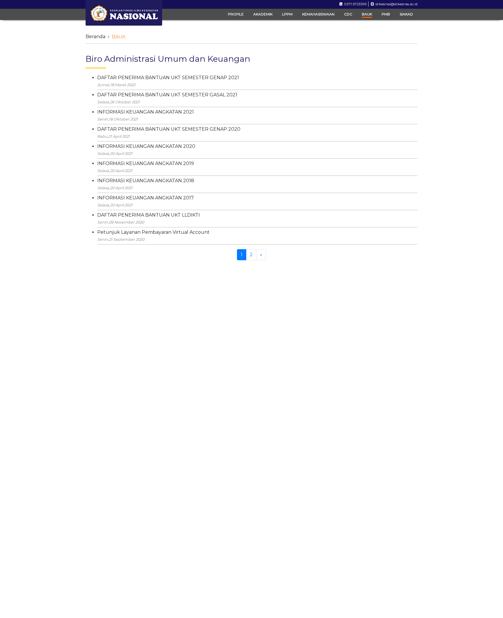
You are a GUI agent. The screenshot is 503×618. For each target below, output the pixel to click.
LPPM (287, 14)
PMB (386, 14)
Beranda (95, 36)
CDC (348, 14)
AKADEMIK (262, 14)
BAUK (367, 14)
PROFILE (236, 14)
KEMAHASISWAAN (318, 14)
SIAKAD (406, 14)
